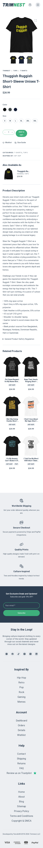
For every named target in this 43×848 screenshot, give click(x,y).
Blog (21, 801)
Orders (21, 725)
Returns (21, 763)
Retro (21, 682)
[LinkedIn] (36, 654)
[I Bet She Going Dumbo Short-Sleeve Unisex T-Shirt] (12, 406)
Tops (25, 152)
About (21, 796)
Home (21, 791)
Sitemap (21, 806)
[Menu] (37, 4)
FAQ (21, 768)
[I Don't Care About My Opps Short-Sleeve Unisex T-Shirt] (31, 406)
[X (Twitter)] (30, 654)
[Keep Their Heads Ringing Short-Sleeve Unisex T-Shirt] (31, 366)
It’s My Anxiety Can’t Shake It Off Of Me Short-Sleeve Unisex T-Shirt (12, 462)
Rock (21, 692)
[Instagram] (6, 654)
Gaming (21, 697)
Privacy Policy (21, 811)
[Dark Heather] (10, 109)
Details (21, 730)
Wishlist (21, 735)
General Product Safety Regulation (19, 339)
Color (5, 105)
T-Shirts (18, 152)
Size (4, 116)
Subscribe (21, 613)
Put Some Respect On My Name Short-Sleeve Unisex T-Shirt (12, 382)
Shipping (21, 758)
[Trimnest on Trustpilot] (21, 773)
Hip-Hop (17, 156)
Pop (16, 464)
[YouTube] (24, 654)
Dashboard (21, 720)
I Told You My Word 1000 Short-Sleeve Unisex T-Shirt (31, 461)
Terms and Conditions (21, 816)
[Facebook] (12, 654)
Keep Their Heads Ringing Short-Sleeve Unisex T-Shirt (31, 382)
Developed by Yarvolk (11, 834)
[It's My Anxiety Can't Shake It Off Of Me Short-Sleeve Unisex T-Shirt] (12, 445)
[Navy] (15, 109)
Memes (21, 701)
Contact (21, 753)
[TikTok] (18, 654)
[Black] (5, 109)
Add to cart (21, 133)
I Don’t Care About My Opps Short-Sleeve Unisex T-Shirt (31, 422)
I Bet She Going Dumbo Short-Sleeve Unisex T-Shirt (12, 422)
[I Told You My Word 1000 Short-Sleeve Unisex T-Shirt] (31, 445)
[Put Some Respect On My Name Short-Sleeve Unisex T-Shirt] (12, 366)
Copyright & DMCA (21, 820)
